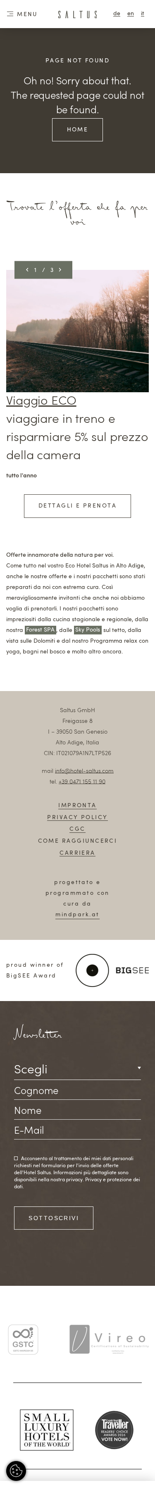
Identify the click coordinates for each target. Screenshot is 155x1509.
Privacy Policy (77, 817)
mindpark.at (77, 915)
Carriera (77, 853)
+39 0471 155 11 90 (82, 782)
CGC (77, 829)
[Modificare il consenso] (16, 1471)
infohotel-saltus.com (84, 771)
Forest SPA (40, 630)
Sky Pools (87, 630)
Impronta (77, 805)
